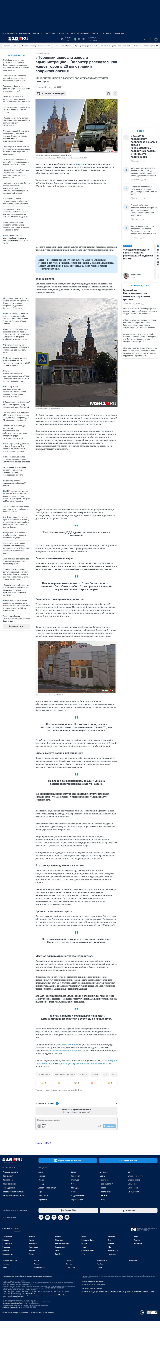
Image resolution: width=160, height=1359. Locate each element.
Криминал (75, 1176)
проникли (79, 164)
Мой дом (75, 1188)
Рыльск (95, 1074)
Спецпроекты (134, 1192)
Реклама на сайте (10, 1172)
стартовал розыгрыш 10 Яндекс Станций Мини (81, 1063)
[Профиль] (156, 39)
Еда (40, 1192)
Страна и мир (134, 1180)
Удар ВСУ (83, 1074)
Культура (75, 1180)
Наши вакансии (9, 1184)
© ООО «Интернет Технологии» (42, 1313)
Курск (114, 1074)
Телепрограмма (48, 33)
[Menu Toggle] (4, 39)
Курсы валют (83, 33)
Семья (102, 1200)
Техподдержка (8, 1188)
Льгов (105, 1074)
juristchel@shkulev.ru (60, 1295)
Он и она (104, 1172)
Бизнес (41, 1176)
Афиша (61, 33)
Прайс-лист (7, 1176)
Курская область (44, 1074)
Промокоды (118, 33)
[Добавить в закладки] (108, 93)
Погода (35, 33)
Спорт (130, 1172)
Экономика (133, 1188)
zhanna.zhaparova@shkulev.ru (12, 1304)
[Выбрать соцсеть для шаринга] (115, 93)
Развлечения (105, 1192)
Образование (77, 1200)
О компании (7, 1180)
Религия (103, 1196)
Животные (43, 1196)
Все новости (16, 55)
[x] (60, 1217)
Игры (108, 33)
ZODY (102, 33)
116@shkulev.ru (29, 1293)
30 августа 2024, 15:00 (44, 87)
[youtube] (67, 1217)
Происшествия (106, 1184)
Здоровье (42, 1200)
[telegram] (41, 1217)
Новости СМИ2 (43, 1143)
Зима (73, 1172)
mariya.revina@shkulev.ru (11, 1307)
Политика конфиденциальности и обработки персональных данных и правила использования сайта (118, 1292)
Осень (102, 1176)
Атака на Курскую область (65, 1074)
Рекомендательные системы (92, 1288)
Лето (73, 1184)
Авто (40, 1172)
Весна (41, 1180)
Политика (104, 1180)
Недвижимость (9, 33)
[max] (54, 1217)
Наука (73, 1192)
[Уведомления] (150, 39)
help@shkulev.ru (18, 1297)
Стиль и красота (135, 1176)
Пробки (94, 33)
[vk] (47, 1217)
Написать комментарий (53, 93)
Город (41, 1184)
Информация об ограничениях (93, 1281)
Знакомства (24, 33)
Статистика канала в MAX (14, 1196)
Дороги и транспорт (47, 1188)
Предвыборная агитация (13, 1192)
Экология (132, 1184)
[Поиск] (144, 39)
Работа (103, 1188)
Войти (44, 1127)
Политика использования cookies (94, 1285)
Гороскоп (70, 33)
